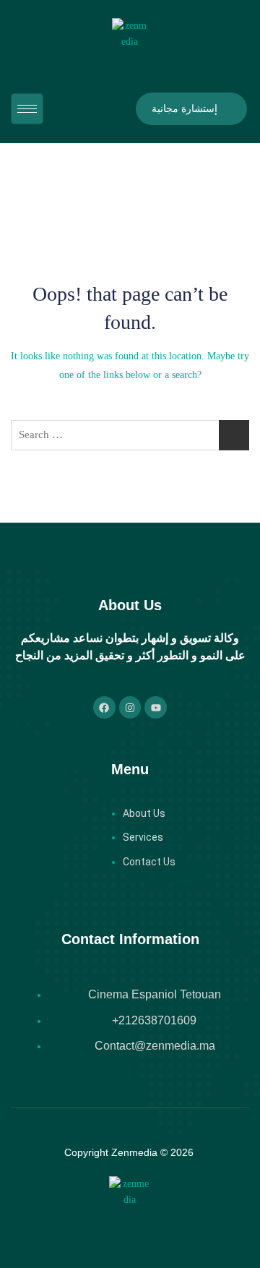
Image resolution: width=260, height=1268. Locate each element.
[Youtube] (155, 707)
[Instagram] (130, 707)
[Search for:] (130, 435)
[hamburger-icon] (27, 108)
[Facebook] (104, 707)
